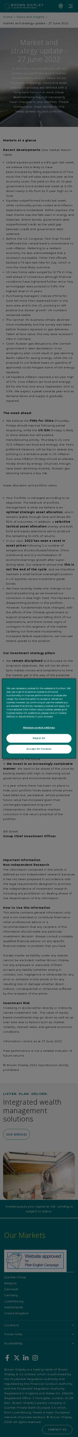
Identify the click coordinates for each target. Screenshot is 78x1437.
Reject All (39, 738)
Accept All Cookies (39, 748)
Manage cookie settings (39, 727)
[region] (39, 718)
